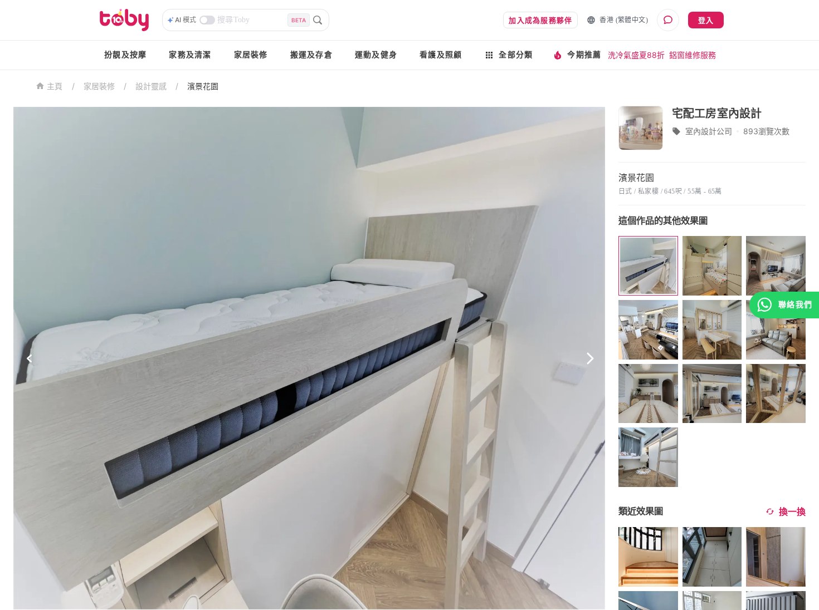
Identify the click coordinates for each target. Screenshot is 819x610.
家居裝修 (251, 55)
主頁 (55, 86)
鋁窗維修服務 (692, 55)
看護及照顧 (441, 55)
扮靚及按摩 (125, 55)
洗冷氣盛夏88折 (636, 55)
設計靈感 (151, 86)
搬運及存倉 (311, 55)
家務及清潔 (190, 55)
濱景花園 (202, 86)
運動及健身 (376, 55)
